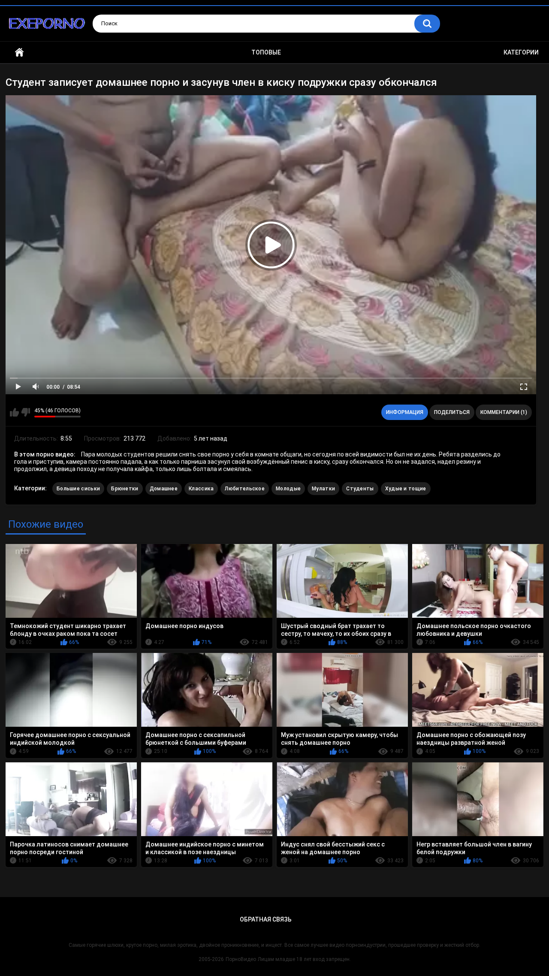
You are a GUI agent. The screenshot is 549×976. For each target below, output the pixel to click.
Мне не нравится (25, 412)
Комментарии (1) (503, 412)
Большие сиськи (78, 489)
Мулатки (323, 489)
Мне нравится (14, 412)
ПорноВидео (241, 959)
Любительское (245, 489)
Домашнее (164, 489)
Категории (521, 52)
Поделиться (452, 412)
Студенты (360, 489)
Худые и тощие (405, 489)
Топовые (266, 52)
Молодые (288, 489)
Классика (201, 489)
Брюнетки (124, 489)
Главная (19, 52)
